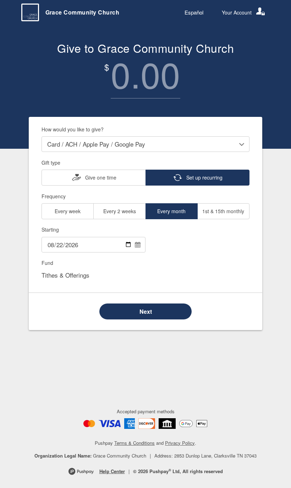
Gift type (51, 162)
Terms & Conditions (134, 442)
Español (194, 12)
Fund (47, 262)
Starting (50, 229)
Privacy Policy (180, 442)
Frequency (54, 196)
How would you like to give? (73, 129)
